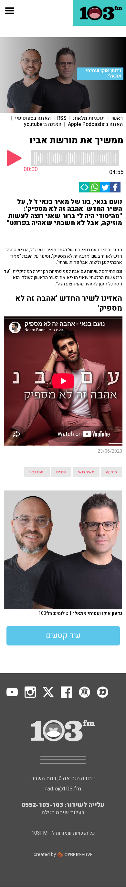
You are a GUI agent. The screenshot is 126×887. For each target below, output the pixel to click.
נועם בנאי (37, 472)
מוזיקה (111, 472)
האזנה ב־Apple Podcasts (95, 124)
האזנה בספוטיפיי (33, 118)
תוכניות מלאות (89, 118)
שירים (61, 472)
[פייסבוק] (115, 187)
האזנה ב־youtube (42, 124)
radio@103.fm (63, 788)
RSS (62, 118)
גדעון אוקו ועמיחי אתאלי (103, 73)
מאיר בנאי (86, 472)
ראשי (117, 118)
